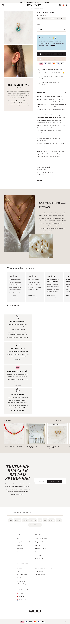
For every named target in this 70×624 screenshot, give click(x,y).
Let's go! (54, 481)
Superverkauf (39, 558)
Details (39, 180)
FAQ (18, 571)
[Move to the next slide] (61, 268)
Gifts (45, 520)
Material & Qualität (23, 578)
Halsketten (20, 548)
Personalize (33, 520)
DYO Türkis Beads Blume (38, 9)
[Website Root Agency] (67, 621)
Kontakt (19, 568)
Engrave (51, 520)
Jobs (36, 552)
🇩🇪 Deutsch (20, 596)
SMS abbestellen (40, 574)
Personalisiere (21, 552)
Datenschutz (39, 571)
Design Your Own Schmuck (25, 542)
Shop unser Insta (40, 542)
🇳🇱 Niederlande (22, 600)
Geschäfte (38, 555)
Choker (59, 520)
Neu (18, 538)
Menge (38, 24)
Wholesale (38, 545)
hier (46, 138)
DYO (10, 520)
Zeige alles (60, 420)
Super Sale (24, 2)
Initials (25, 520)
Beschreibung (41, 92)
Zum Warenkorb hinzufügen (53, 54)
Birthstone (17, 520)
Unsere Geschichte (41, 538)
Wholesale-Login (40, 548)
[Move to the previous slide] (56, 268)
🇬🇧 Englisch (20, 593)
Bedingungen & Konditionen (43, 568)
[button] (63, 5)
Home (25, 9)
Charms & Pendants (35, 525)
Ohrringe (19, 545)
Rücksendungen (22, 574)
